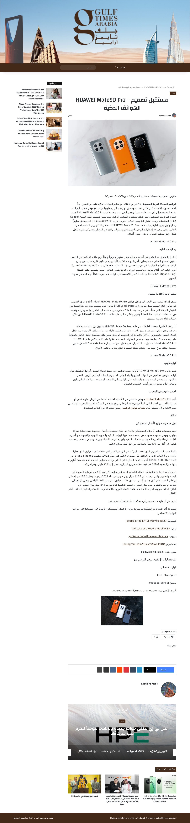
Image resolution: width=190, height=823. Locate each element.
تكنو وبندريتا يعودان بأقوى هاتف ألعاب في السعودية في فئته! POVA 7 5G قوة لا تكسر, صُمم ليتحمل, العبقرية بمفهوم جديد (122, 800)
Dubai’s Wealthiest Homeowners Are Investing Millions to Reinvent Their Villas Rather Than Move (30, 121)
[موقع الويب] (156, 688)
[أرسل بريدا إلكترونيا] (158, 116)
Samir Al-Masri (165, 116)
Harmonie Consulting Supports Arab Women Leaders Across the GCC (29, 144)
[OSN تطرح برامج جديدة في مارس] (84, 784)
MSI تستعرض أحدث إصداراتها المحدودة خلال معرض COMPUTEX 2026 (122, 730)
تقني (164, 87)
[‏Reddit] (119, 670)
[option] (122, 732)
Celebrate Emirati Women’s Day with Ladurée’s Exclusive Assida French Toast (31, 133)
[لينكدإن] (139, 670)
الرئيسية (171, 87)
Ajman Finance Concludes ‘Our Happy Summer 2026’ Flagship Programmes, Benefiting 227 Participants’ (31, 108)
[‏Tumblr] (133, 670)
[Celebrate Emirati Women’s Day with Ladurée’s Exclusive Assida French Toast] (54, 134)
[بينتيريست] (126, 670)
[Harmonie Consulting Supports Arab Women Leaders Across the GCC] (54, 147)
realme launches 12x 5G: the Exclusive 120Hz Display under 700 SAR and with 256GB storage (159, 798)
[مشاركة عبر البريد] (106, 670)
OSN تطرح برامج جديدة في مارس (84, 796)
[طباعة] (99, 670)
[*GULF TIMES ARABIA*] (95, 31)
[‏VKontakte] (113, 670)
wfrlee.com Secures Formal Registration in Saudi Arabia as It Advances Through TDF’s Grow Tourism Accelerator (30, 94)
